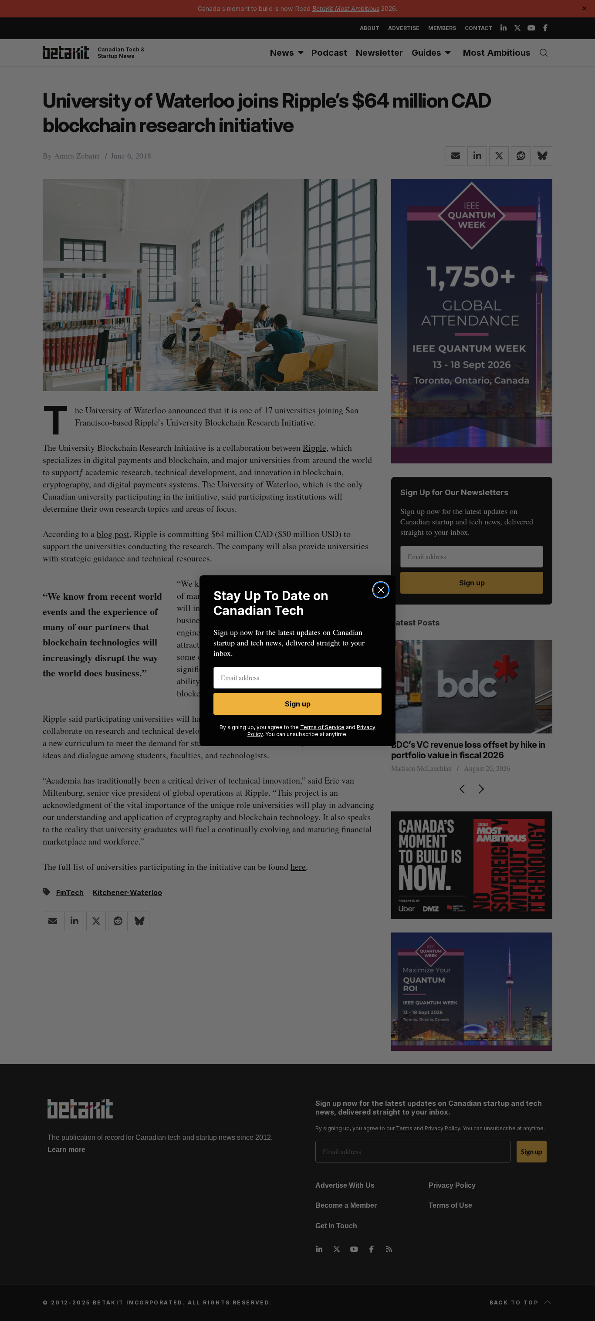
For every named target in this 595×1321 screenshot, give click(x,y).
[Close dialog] (381, 590)
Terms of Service (322, 727)
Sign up (298, 703)
